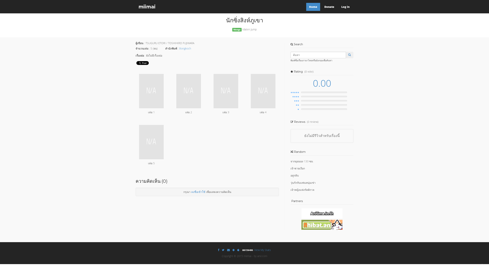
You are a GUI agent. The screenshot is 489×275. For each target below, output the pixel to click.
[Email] (228, 250)
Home (313, 7)
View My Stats (262, 250)
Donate (329, 7)
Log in (345, 7)
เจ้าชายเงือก (298, 168)
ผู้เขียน (139, 43)
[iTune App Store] (238, 250)
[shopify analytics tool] (248, 250)
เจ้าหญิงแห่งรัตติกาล (302, 190)
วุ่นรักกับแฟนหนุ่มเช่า (303, 182)
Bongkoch (185, 48)
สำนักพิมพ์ (171, 48)
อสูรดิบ (295, 175)
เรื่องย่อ (140, 55)
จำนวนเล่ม (142, 48)
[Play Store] (233, 250)
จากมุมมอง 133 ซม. (302, 161)
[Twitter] (223, 250)
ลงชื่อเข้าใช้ (198, 192)
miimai (146, 7)
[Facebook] (218, 250)
